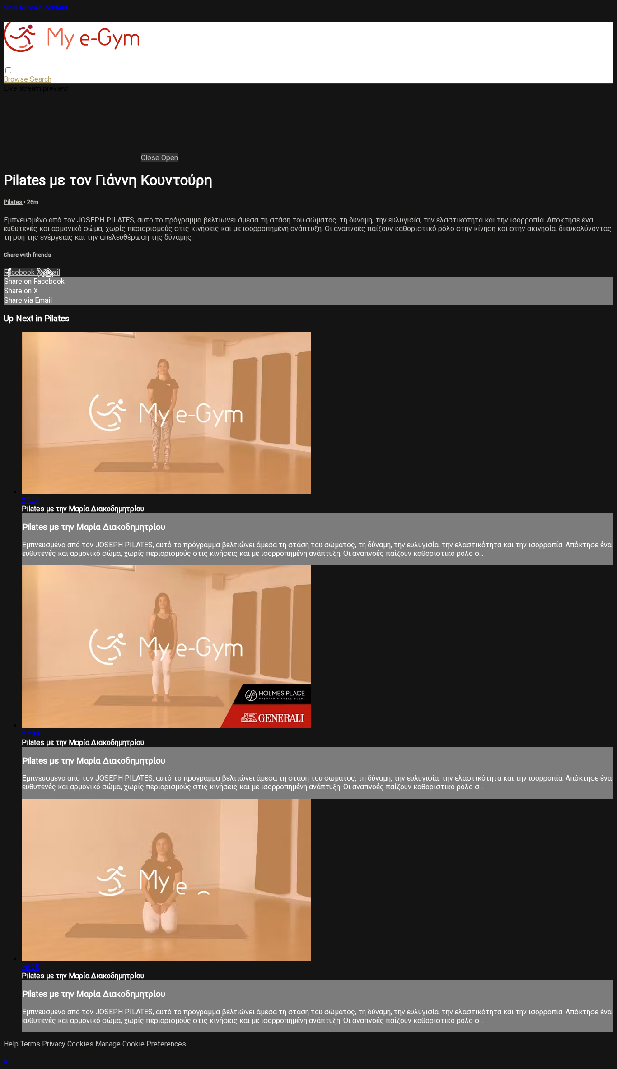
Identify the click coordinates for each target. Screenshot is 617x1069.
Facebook (20, 272)
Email (51, 272)
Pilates (13, 202)
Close (151, 157)
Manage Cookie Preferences (140, 1044)
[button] (8, 70)
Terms (31, 1044)
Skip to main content (36, 8)
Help (12, 1044)
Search (40, 79)
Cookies (81, 1044)
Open (169, 157)
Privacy (54, 1044)
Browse (17, 79)
